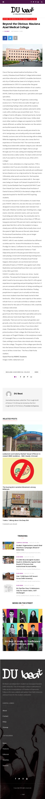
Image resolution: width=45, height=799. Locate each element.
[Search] (41, 2)
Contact (5, 716)
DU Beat (7, 31)
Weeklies (6, 760)
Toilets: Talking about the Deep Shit (16, 520)
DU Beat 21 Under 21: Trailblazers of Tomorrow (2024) (22, 642)
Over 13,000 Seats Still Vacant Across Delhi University (27, 577)
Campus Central (22, 542)
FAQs (4, 722)
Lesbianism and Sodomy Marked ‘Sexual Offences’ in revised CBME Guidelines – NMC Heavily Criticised (21, 455)
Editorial (6, 754)
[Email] (31, 376)
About (5, 710)
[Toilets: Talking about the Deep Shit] (22, 504)
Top (23, 794)
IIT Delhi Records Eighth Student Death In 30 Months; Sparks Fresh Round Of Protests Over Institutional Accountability (28, 563)
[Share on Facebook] (5, 38)
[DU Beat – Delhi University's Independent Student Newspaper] (22, 10)
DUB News (19, 556)
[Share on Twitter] (10, 38)
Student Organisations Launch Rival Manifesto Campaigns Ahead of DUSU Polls (29, 547)
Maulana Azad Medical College (18, 372)
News (4, 743)
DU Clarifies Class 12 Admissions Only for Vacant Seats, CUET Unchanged (27, 590)
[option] (22, 630)
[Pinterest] (27, 376)
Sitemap (5, 727)
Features (22, 637)
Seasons (5, 765)
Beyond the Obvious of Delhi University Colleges (19, 19)
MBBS (36, 372)
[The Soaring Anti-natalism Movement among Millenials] (22, 471)
